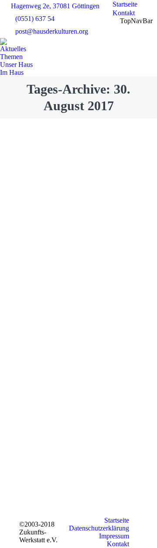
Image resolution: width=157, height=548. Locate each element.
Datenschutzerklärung (99, 528)
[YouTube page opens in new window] (94, 483)
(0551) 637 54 (35, 18)
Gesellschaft (52, 150)
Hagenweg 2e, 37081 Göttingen (55, 6)
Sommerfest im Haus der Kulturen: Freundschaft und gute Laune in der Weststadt (76, 241)
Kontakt (118, 544)
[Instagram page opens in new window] (94, 497)
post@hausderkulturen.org (51, 31)
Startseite (116, 520)
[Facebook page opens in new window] (94, 470)
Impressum (114, 536)
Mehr (47, 394)
